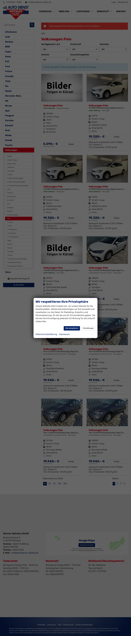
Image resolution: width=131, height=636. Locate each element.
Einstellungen (88, 328)
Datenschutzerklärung (46, 334)
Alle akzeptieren (71, 328)
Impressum (64, 334)
